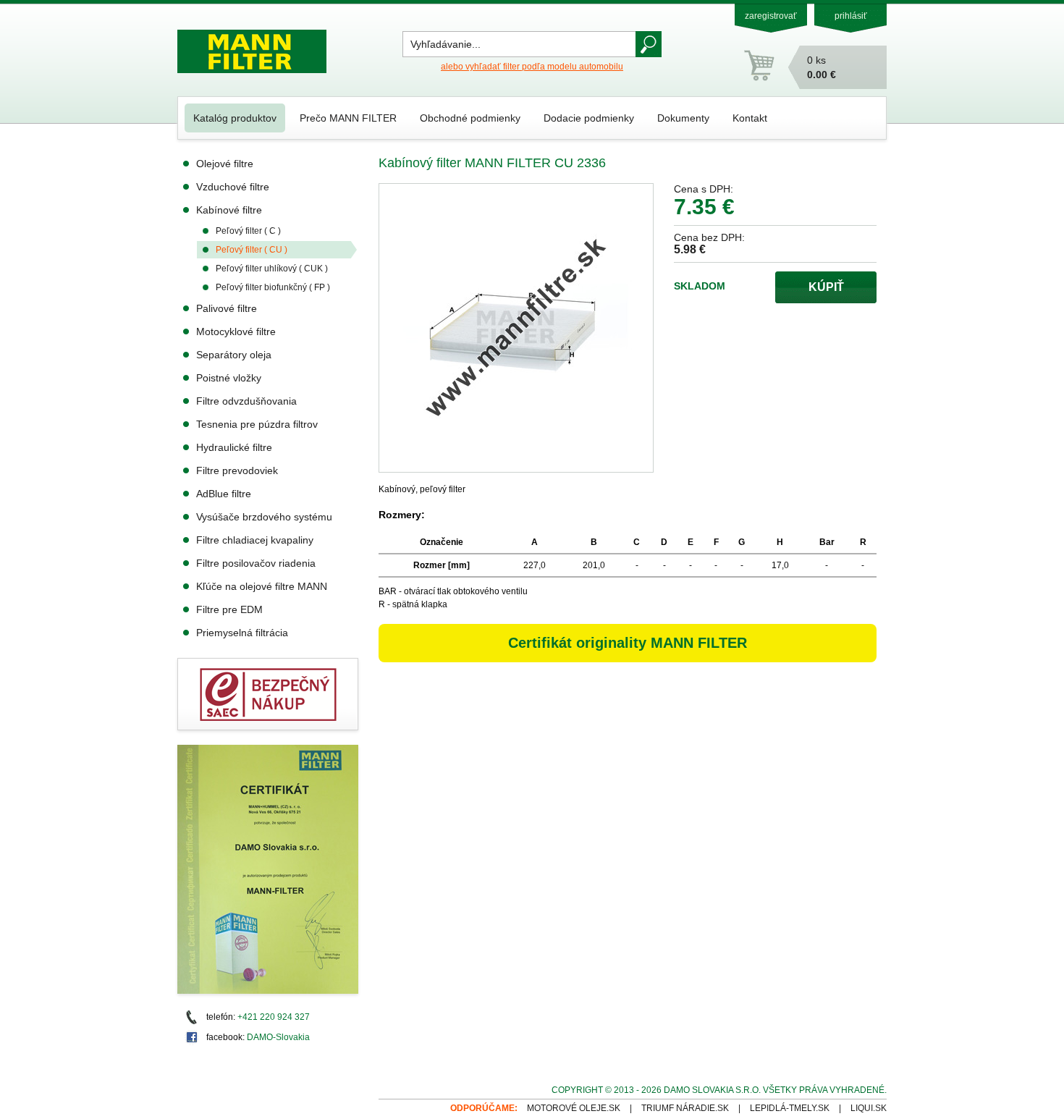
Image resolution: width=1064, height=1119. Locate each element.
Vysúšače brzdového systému (264, 517)
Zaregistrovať (771, 16)
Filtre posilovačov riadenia (256, 563)
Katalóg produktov (234, 118)
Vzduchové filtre (232, 187)
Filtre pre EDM (229, 609)
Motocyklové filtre (236, 331)
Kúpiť (826, 287)
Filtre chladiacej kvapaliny (254, 540)
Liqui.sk (868, 1108)
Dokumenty (683, 118)
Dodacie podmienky (589, 118)
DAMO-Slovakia (278, 1037)
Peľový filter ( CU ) (251, 250)
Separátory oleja (233, 354)
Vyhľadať (649, 44)
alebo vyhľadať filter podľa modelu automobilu (532, 67)
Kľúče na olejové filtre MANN (261, 586)
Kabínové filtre (229, 210)
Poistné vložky (228, 378)
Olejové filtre (224, 163)
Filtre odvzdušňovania (246, 401)
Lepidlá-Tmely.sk (789, 1108)
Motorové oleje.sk (573, 1108)
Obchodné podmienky (470, 118)
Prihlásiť (851, 16)
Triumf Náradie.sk (685, 1108)
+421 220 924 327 (273, 1017)
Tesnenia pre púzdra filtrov (257, 424)
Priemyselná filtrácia (242, 632)
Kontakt (749, 118)
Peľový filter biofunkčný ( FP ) (273, 287)
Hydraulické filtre (234, 447)
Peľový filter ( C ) (248, 231)
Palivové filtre (226, 308)
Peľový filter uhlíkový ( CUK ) (272, 268)
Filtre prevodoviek (237, 470)
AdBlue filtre (223, 493)
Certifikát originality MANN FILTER (627, 643)
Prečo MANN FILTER (348, 118)
